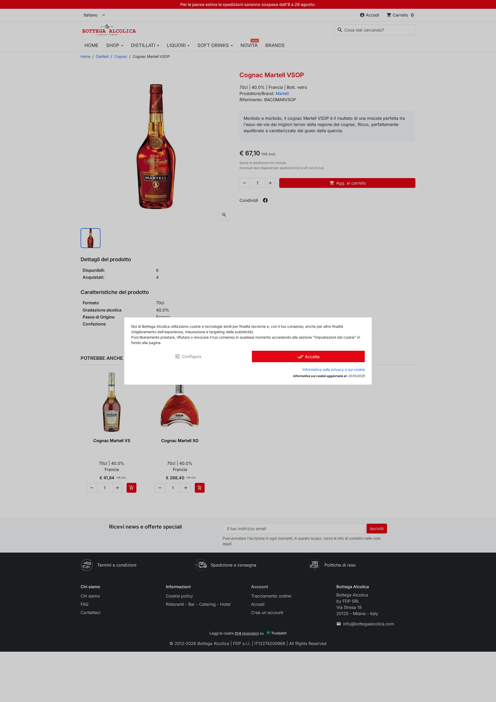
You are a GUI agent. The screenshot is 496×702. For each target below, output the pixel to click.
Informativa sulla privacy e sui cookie (334, 369)
